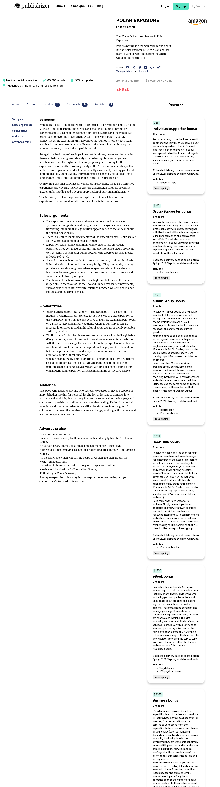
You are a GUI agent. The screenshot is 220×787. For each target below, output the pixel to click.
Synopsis (17, 119)
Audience (17, 136)
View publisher (124, 71)
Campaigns (77, 6)
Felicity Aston (125, 27)
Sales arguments (22, 125)
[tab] (17, 104)
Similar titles (20, 130)
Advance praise (21, 142)
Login (165, 6)
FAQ (91, 6)
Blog (100, 6)
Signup (181, 6)
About (60, 6)
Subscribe (144, 71)
